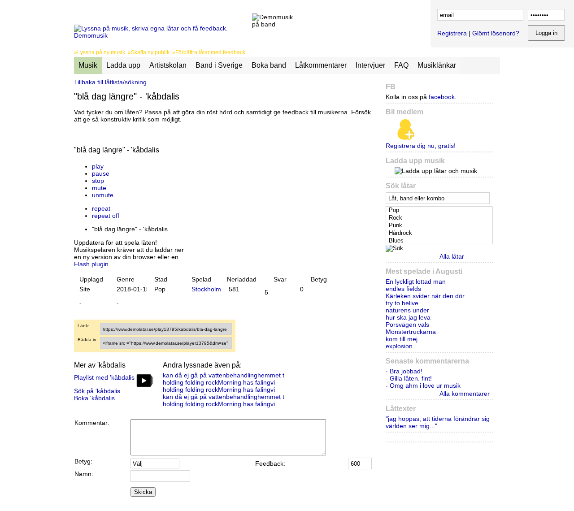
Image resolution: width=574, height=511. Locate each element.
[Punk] (440, 226)
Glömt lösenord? (495, 33)
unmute (102, 195)
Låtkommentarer (321, 65)
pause (100, 173)
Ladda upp (123, 65)
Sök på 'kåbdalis (97, 390)
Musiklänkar (436, 65)
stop (98, 180)
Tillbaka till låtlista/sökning (110, 82)
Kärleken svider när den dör (425, 295)
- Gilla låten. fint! (409, 378)
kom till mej (401, 338)
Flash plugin (91, 264)
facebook (442, 96)
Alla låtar (451, 256)
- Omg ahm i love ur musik (423, 385)
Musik (87, 65)
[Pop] (440, 210)
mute (99, 187)
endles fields (403, 288)
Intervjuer (370, 65)
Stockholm (206, 289)
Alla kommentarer (464, 393)
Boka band (269, 65)
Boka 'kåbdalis (94, 398)
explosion (399, 346)
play (98, 166)
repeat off (105, 215)
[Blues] (440, 241)
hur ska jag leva (408, 317)
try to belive (402, 303)
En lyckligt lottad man (416, 281)
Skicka (143, 492)
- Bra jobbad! (404, 371)
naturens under (407, 310)
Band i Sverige (219, 65)
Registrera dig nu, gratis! (421, 145)
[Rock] (440, 218)
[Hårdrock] (440, 233)
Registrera (452, 33)
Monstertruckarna (411, 331)
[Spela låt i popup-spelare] (195, 159)
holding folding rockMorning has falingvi (219, 382)
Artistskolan (168, 65)
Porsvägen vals (407, 324)
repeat (101, 208)
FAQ (401, 65)
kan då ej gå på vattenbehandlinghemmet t (223, 375)
